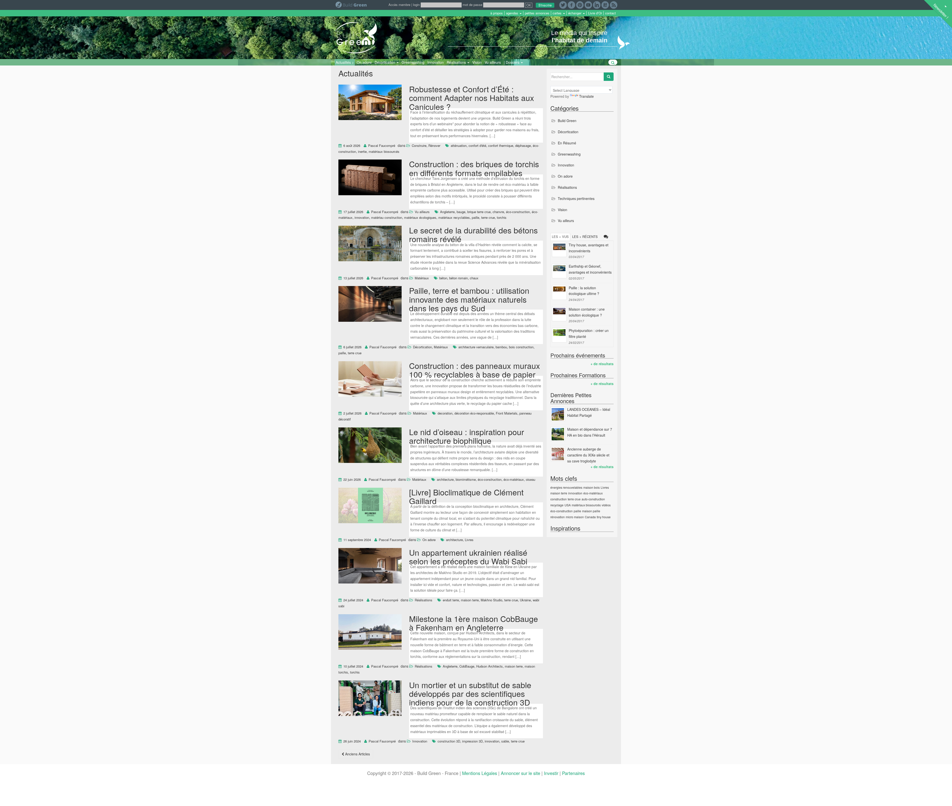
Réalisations (457, 62)
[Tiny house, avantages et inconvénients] (559, 249)
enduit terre (451, 600)
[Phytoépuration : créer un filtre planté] (559, 335)
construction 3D (449, 741)
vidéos (606, 505)
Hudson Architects (489, 666)
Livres (469, 539)
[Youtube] (588, 4)
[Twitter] (563, 4)
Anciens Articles (357, 753)
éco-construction (518, 211)
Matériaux (422, 278)
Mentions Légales (479, 773)
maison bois (591, 487)
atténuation (459, 145)
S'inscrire (545, 5)
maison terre (470, 600)
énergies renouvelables (566, 487)
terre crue (488, 217)
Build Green (567, 120)
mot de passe (472, 4)
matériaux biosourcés (384, 151)
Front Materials (506, 413)
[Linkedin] (596, 4)
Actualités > (345, 62)
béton (443, 278)
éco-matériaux (514, 479)
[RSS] (613, 4)
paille (475, 217)
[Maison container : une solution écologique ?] (559, 313)
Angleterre (447, 211)
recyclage (557, 505)
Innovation (435, 62)
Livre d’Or (595, 13)
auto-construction (593, 499)
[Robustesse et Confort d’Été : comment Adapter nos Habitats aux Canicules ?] (370, 102)
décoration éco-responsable (474, 413)
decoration (445, 413)
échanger (575, 13)
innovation (362, 217)
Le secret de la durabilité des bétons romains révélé (473, 234)
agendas (512, 13)
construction (558, 499)
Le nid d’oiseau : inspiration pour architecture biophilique (466, 436)
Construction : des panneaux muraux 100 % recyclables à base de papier (474, 370)
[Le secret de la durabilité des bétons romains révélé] (370, 244)
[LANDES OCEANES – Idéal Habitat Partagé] (557, 414)
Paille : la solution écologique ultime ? (584, 290)
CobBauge (466, 666)
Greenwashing (413, 62)
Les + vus (560, 236)
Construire (419, 145)
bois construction (521, 347)
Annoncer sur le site (520, 773)
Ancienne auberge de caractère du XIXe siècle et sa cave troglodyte (588, 455)
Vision (477, 62)
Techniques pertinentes (576, 198)
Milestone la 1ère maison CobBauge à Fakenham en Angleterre (473, 623)
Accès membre (399, 4)
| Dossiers (512, 62)
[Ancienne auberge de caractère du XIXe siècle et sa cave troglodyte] (557, 453)
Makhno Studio (491, 600)
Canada (590, 517)
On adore (364, 62)
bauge (461, 211)
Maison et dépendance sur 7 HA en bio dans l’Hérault (589, 432)
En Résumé (567, 142)
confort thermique (500, 145)
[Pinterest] (580, 4)
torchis (501, 217)
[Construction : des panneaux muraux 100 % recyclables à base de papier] (370, 379)
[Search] (609, 76)
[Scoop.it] (605, 4)
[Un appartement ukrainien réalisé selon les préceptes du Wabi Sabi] (370, 566)
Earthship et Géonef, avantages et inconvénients (590, 269)
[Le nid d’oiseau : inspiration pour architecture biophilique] (370, 445)
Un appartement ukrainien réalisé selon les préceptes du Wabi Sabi (468, 557)
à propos (496, 13)
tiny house (604, 517)
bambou (501, 347)
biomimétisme (466, 479)
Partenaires (573, 773)
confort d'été (477, 145)
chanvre (498, 211)
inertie (362, 151)
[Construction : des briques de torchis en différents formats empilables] (370, 178)
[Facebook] (571, 4)
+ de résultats (602, 363)
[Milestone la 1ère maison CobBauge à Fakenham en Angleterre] (370, 632)
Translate (586, 96)
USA (568, 505)
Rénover (434, 145)
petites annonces (537, 13)
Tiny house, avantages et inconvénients (588, 247)
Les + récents (585, 236)
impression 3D (472, 741)
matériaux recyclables (454, 217)
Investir (551, 773)
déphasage (523, 145)
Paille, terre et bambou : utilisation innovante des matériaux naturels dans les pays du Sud (469, 299)
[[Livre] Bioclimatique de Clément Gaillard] (370, 506)
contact (610, 13)
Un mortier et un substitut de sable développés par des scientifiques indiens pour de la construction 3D (470, 693)
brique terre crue (479, 211)
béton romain (458, 278)
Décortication (385, 62)
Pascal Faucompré (381, 145)
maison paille (591, 511)
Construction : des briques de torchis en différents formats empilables (474, 168)
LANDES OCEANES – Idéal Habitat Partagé (588, 412)
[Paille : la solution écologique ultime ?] (559, 292)
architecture (445, 479)
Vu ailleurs (493, 62)
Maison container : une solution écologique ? (587, 312)
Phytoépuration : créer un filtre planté (589, 333)
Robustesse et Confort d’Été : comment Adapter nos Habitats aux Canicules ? (471, 97)
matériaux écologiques (420, 217)
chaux (474, 278)
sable (505, 741)
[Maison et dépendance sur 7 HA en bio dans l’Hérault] (557, 433)
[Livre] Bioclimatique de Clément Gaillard (466, 496)
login (416, 4)
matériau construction (386, 217)
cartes (558, 13)
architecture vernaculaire (476, 347)
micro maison (575, 517)
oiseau (530, 479)
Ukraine (525, 600)
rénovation (557, 517)
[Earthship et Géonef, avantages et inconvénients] (559, 270)
